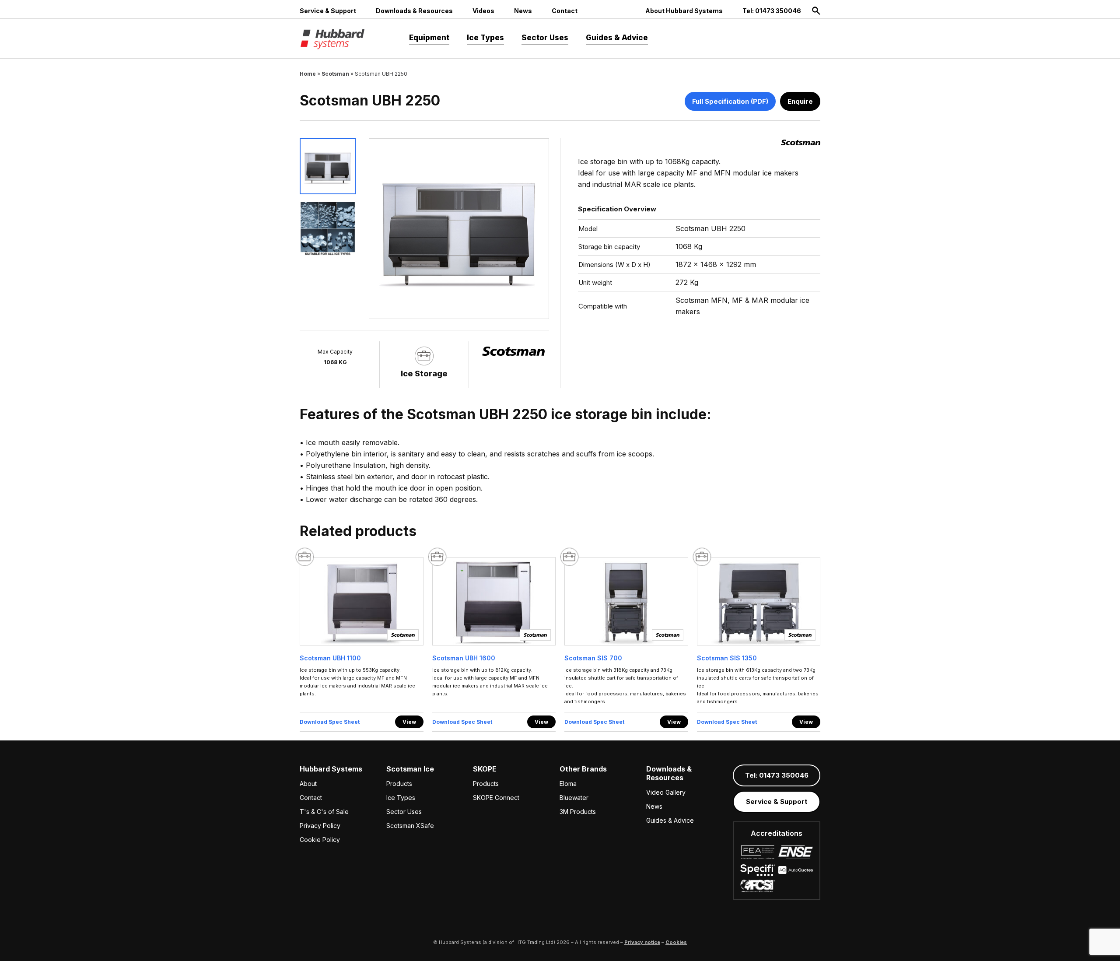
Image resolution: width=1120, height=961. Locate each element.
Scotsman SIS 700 (593, 658)
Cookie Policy (320, 839)
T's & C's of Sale (324, 811)
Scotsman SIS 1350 (727, 658)
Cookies (676, 942)
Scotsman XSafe (410, 825)
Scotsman (335, 73)
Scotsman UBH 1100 (330, 658)
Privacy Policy (320, 825)
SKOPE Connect (496, 797)
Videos (483, 10)
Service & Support (328, 10)
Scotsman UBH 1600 (463, 658)
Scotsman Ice (410, 769)
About (308, 783)
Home (308, 73)
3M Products (578, 811)
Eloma (568, 783)
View (409, 722)
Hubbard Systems (331, 769)
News (523, 10)
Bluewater (574, 797)
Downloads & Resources (414, 10)
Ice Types (485, 37)
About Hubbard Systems (684, 10)
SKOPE (485, 769)
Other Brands (583, 769)
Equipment (429, 37)
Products (399, 783)
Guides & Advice (617, 37)
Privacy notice (642, 942)
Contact (565, 10)
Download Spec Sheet (330, 722)
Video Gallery (666, 792)
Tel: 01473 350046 (771, 10)
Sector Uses (545, 37)
